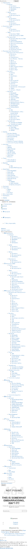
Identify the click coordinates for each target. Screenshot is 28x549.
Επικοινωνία (20, 535)
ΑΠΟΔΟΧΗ (2, 548)
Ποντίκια (12, 55)
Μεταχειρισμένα (15, 7)
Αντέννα (14, 325)
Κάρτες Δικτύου (11, 153)
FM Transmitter (14, 46)
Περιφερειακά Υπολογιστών (11, 51)
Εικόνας (12, 73)
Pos (8, 164)
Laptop (9, 12)
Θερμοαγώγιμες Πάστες (17, 102)
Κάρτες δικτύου (16, 409)
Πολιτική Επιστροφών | (10, 535)
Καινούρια (13, 6)
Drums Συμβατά (11, 161)
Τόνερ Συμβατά (11, 160)
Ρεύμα (9, 108)
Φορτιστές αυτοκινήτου (18, 283)
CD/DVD (12, 130)
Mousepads (13, 93)
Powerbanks (13, 40)
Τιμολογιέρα (12, 468)
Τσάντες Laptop (14, 97)
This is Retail (12, 472)
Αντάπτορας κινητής (17, 289)
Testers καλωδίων (16, 330)
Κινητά (9, 27)
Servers (12, 10)
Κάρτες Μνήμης (14, 128)
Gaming (5, 132)
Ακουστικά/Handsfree (17, 281)
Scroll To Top (3, 540)
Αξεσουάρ (10, 91)
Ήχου (11, 74)
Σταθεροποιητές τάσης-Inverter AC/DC (18, 356)
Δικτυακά (5, 144)
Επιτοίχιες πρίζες (16, 363)
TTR (13, 425)
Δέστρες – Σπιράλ (15, 90)
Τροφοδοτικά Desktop (16, 122)
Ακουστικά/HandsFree (16, 41)
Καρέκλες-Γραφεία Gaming (15, 141)
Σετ (13, 300)
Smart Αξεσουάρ (11, 178)
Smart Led (14, 450)
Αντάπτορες (13, 76)
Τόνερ (4, 158)
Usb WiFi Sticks (11, 152)
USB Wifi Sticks (15, 407)
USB (11, 79)
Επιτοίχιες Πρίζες (15, 119)
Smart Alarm (15, 455)
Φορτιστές (13, 45)
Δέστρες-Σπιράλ (16, 332)
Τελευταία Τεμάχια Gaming (15, 142)
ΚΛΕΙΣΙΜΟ (6, 200)
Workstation (13, 9)
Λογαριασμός (8, 204)
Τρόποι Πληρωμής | (20, 533)
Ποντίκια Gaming (16, 383)
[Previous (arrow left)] (0, 539)
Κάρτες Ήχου (14, 69)
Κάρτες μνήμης (16, 374)
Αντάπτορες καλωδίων (18, 318)
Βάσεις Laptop (14, 94)
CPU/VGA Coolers (14, 104)
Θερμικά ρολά (16, 441)
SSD (13, 371)
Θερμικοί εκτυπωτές (17, 437)
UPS (11, 110)
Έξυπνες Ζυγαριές (15, 184)
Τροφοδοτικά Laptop (15, 124)
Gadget (10, 460)
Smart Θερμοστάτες (12, 177)
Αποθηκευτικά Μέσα (12, 125)
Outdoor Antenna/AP (17, 404)
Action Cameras (14, 183)
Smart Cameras (11, 175)
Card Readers (13, 96)
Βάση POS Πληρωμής (16, 167)
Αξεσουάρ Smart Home (18, 458)
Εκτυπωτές (13, 54)
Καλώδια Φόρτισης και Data (18, 38)
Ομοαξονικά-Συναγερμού (19, 329)
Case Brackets (14, 105)
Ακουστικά (13, 62)
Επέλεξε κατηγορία (6, 483)
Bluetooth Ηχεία (14, 48)
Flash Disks (13, 127)
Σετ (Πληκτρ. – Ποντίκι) (16, 59)
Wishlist (5, 198)
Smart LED (10, 172)
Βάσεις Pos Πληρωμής (18, 440)
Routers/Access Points (17, 399)
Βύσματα (9, 156)
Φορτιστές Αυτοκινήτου (16, 43)
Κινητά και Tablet (7, 26)
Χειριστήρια (10, 138)
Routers (9, 146)
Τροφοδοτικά (11, 121)
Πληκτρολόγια (14, 57)
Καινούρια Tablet (15, 34)
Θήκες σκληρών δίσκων (16, 66)
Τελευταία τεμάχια (14, 378)
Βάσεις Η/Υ (15, 336)
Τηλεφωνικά (14, 85)
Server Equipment (13, 414)
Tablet (8, 32)
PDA (11, 166)
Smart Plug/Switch (11, 170)
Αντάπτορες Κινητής (16, 49)
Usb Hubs (14, 343)
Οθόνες (9, 17)
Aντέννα (12, 83)
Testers (12, 88)
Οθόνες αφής (15, 434)
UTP (11, 77)
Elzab (8, 191)
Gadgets (9, 180)
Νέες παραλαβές (8, 194)
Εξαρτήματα (10, 21)
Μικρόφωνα (13, 63)
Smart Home (6, 169)
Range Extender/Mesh (17, 402)
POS (10, 430)
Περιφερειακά (11, 37)
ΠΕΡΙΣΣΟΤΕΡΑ (9, 548)
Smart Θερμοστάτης (17, 456)
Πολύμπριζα (13, 114)
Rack (13, 416)
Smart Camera (15, 453)
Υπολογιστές (6, 3)
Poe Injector (10, 150)
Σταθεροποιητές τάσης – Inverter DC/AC (17, 112)
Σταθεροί (9, 4)
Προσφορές (6, 195)
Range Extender (11, 149)
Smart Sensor (10, 174)
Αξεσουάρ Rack (16, 417)
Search (16, 1)
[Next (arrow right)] (2, 539)
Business (5, 163)
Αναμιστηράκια (14, 100)
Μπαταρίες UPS (14, 116)
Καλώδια (9, 71)
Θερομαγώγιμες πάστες (18, 346)
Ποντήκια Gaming (11, 133)
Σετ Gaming (10, 139)
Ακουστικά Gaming (12, 136)
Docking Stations (14, 107)
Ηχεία (12, 60)
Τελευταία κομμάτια (14, 395)
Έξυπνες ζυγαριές (17, 465)
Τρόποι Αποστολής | (9, 533)
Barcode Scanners (16, 435)
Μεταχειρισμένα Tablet (16, 35)
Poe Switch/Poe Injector (17, 406)
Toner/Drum (11, 420)
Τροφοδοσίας (14, 82)
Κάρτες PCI (13, 68)
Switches (9, 147)
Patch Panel (10, 155)
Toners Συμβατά (16, 422)
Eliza (10, 470)
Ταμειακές (6, 188)
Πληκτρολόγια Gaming (13, 135)
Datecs (9, 189)
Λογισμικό (6, 186)
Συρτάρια (10, 192)
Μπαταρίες (13, 118)
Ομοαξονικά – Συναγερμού (17, 87)
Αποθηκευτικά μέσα (14, 370)
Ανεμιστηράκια (16, 344)
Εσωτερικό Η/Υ (14, 80)
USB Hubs (13, 99)
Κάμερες (13, 65)
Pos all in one (15, 432)
